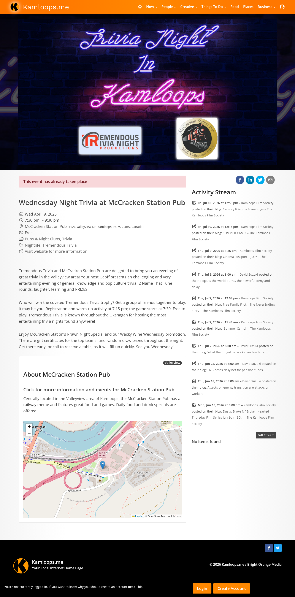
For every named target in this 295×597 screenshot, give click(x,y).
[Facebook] (269, 548)
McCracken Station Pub (46, 226)
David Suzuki (248, 274)
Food (234, 6)
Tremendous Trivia (60, 245)
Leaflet (139, 516)
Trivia (67, 238)
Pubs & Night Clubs (42, 238)
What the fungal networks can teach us (236, 352)
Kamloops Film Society (257, 203)
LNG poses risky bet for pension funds (235, 370)
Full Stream (266, 435)
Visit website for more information (56, 251)
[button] (102, 465)
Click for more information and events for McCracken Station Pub (98, 389)
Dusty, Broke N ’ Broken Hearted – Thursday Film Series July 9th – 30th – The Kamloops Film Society (233, 417)
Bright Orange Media (264, 564)
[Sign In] (282, 6)
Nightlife (32, 245)
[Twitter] (278, 548)
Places (248, 6)
